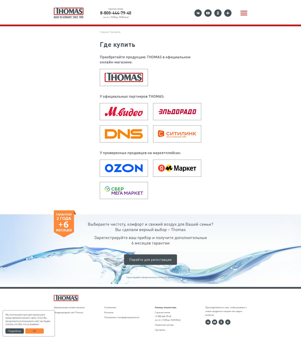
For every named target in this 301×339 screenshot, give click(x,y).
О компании (110, 307)
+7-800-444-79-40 (163, 316)
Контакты (108, 312)
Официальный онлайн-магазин (69, 307)
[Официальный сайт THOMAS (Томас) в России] (68, 13)
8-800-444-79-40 (115, 12)
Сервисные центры (164, 325)
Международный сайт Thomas (68, 312)
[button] (244, 13)
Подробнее (14, 330)
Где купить (160, 330)
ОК (34, 330)
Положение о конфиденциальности (121, 317)
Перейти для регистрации (150, 259)
